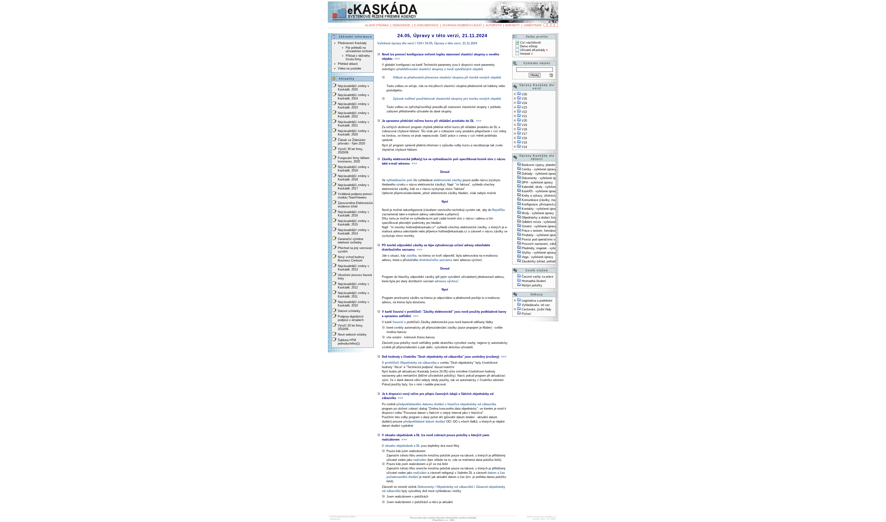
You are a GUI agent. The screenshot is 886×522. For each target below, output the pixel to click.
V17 (524, 133)
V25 (524, 98)
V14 (524, 147)
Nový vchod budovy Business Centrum (351, 258)
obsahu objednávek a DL (402, 445)
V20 (524, 120)
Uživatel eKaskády (532, 50)
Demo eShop (528, 46)
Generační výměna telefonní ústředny (350, 240)
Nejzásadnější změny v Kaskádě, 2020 (353, 132)
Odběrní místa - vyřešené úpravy (544, 222)
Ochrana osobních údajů (462, 25)
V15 (524, 142)
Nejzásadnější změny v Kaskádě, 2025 (353, 87)
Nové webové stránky (352, 334)
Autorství (493, 25)
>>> (396, 58)
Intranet (525, 53)
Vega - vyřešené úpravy (537, 257)
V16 (524, 138)
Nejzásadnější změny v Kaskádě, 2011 (353, 294)
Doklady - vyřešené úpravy (539, 173)
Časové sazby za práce (537, 276)
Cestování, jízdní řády (536, 309)
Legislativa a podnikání (537, 300)
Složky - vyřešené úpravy (539, 252)
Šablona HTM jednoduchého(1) (349, 341)
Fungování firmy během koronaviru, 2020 (353, 159)
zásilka (411, 255)
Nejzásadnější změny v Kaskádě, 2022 (353, 114)
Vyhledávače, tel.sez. (536, 305)
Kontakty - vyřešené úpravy (540, 208)
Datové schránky (349, 311)
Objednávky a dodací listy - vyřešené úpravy (551, 217)
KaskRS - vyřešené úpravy (540, 191)
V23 (524, 107)
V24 (524, 103)
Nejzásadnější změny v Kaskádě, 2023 (353, 105)
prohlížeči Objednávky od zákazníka (411, 362)
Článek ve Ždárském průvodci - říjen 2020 (351, 141)
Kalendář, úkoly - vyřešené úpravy (544, 187)
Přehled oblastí (348, 64)
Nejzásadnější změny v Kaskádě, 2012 (353, 285)
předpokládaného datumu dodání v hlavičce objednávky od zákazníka (446, 404)
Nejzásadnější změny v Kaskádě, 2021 (353, 123)
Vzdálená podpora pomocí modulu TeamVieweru (355, 195)
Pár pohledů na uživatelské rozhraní (359, 49)
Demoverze (401, 25)
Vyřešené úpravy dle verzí (395, 43)
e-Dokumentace (426, 25)
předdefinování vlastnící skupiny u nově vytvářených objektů (439, 69)
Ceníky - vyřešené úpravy (539, 169)
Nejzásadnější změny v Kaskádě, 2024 (353, 96)
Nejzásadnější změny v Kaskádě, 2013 (353, 267)
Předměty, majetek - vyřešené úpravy (547, 248)
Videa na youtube (349, 68)
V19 (524, 125)
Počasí (526, 313)
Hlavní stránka (377, 25)
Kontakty (512, 25)
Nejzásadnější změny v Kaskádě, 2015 (353, 222)
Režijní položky (532, 285)
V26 (524, 94)
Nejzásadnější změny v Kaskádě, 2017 (353, 186)
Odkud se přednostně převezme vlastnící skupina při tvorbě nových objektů (447, 77)
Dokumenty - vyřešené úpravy (542, 178)
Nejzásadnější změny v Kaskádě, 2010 (353, 303)
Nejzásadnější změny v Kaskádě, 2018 (353, 177)
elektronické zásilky (448, 180)
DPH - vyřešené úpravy (537, 182)
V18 (524, 129)
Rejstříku (498, 210)
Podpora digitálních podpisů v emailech (351, 318)
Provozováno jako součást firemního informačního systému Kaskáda (443, 518)
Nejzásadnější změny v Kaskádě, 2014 (353, 231)
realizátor (420, 460)
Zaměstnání (533, 25)
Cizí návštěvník (530, 42)
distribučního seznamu (435, 260)
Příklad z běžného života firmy (358, 57)
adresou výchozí (446, 281)
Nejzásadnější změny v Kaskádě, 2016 (353, 213)
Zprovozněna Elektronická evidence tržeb (355, 204)
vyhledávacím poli (399, 180)
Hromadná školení (534, 281)
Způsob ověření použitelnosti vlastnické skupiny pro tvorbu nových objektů (447, 98)
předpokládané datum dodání (424, 421)
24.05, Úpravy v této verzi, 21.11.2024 (451, 43)
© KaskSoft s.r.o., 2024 (443, 520)
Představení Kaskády (352, 43)
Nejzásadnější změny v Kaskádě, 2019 (353, 168)
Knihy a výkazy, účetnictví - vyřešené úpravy (552, 195)
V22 (524, 112)
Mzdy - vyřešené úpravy (538, 213)
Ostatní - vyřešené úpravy (539, 226)
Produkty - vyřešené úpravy (540, 235)
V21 (524, 116)
